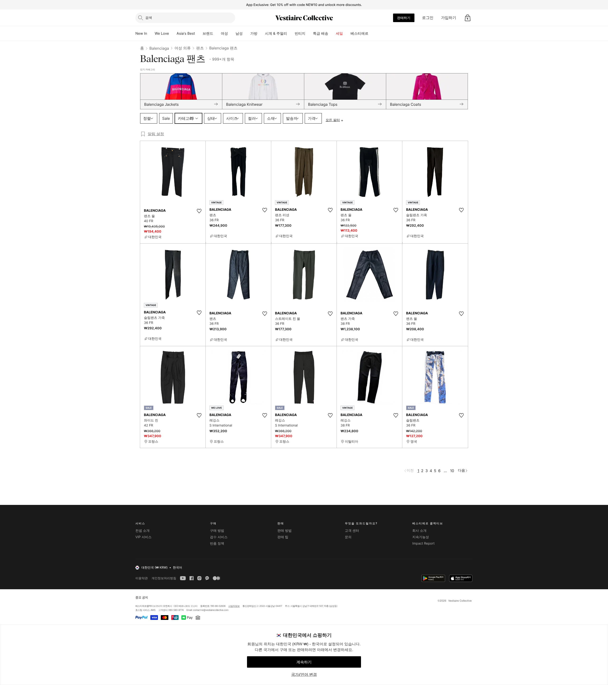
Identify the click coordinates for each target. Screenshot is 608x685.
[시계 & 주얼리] (291, 33)
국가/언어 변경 (304, 674)
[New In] (151, 33)
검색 (148, 17)
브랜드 (208, 33)
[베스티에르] (372, 33)
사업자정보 (234, 606)
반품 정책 (217, 543)
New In (141, 33)
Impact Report (423, 543)
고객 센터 (352, 531)
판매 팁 (282, 537)
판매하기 (403, 17)
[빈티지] (309, 33)
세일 (339, 33)
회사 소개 (419, 531)
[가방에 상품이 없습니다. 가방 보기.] (467, 17)
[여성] (232, 33)
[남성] (246, 33)
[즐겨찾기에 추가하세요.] (199, 211)
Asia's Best (186, 33)
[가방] (261, 33)
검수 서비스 (219, 537)
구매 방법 (217, 531)
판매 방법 (284, 531)
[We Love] (173, 33)
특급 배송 (320, 33)
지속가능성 (420, 537)
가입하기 (448, 17)
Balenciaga (159, 48)
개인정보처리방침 (164, 578)
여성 (224, 33)
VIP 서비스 (143, 537)
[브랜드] (217, 33)
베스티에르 (359, 33)
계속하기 (304, 662)
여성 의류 (182, 48)
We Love (162, 33)
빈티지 (300, 33)
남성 (239, 33)
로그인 (427, 17)
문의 (348, 537)
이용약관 (141, 578)
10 (452, 470)
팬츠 (200, 48)
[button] (467, 17)
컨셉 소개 (142, 531)
